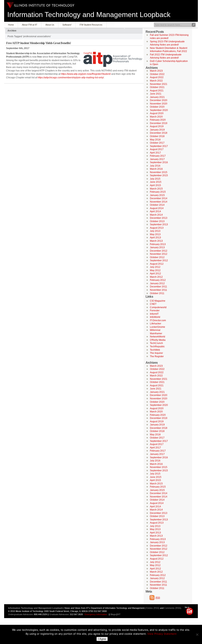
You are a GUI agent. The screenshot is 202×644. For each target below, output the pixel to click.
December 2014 (158, 198)
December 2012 (158, 250)
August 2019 (157, 126)
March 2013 (156, 241)
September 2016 (159, 162)
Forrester (155, 310)
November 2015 (158, 172)
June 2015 (155, 182)
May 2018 (155, 139)
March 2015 (156, 188)
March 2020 (156, 116)
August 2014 (157, 208)
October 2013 (157, 221)
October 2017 (157, 142)
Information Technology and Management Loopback (88, 14)
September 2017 (159, 146)
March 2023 (156, 70)
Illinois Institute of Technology (40, 5)
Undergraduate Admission (20, 614)
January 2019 (157, 129)
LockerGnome (157, 327)
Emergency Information (96, 614)
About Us (49, 25)
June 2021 (155, 93)
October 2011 (157, 293)
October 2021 (157, 87)
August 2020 (157, 113)
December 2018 (158, 133)
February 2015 (158, 191)
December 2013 (158, 218)
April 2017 (155, 152)
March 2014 (156, 214)
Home (11, 25)
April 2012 (155, 273)
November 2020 (158, 103)
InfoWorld (155, 317)
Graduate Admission (59, 614)
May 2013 (155, 234)
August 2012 (157, 263)
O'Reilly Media (158, 340)
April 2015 (155, 185)
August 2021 (157, 90)
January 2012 (157, 283)
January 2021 (157, 97)
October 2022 (157, 74)
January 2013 (157, 247)
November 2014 (158, 201)
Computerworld (158, 307)
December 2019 (158, 123)
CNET (153, 304)
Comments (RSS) (172, 608)
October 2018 (157, 136)
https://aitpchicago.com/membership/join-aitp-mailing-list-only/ (71, 77)
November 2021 (158, 84)
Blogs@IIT (115, 614)
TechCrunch (156, 343)
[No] (197, 634)
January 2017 (157, 159)
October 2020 (157, 106)
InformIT (154, 314)
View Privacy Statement (162, 633)
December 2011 (158, 286)
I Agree (102, 638)
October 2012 (157, 257)
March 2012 (156, 277)
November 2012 (158, 254)
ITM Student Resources (90, 25)
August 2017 (157, 149)
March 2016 (156, 169)
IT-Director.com (158, 320)
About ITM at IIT (29, 25)
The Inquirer (156, 353)
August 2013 (157, 227)
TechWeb (155, 350)
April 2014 (155, 211)
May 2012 (155, 270)
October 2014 (157, 205)
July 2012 (155, 267)
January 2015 (157, 195)
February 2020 (158, 119)
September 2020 (159, 110)
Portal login (190, 611)
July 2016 (155, 165)
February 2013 (158, 244)
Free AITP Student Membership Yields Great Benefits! (38, 43)
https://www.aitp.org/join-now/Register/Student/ (86, 74)
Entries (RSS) (152, 608)
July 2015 (155, 178)
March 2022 (156, 80)
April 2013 (155, 237)
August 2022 (157, 77)
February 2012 (158, 280)
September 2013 (159, 224)
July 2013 (155, 231)
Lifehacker (155, 323)
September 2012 (159, 260)
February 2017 (158, 155)
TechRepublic (157, 346)
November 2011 (158, 290)
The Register (157, 356)
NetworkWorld (157, 336)
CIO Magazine (157, 300)
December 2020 (158, 100)
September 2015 (159, 175)
